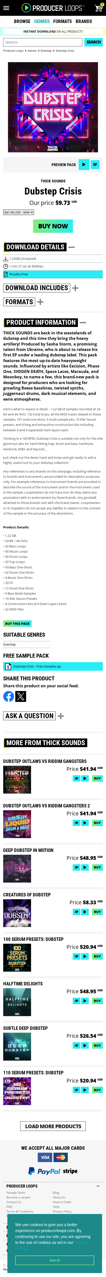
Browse (22, 21)
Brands (84, 21)
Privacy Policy (62, 1211)
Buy (97, 778)
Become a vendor (18, 1197)
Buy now (53, 226)
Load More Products (53, 1126)
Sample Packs (15, 1192)
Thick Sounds (53, 181)
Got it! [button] (55, 1260)
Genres (42, 21)
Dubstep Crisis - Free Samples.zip (37, 666)
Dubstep (9, 644)
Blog (56, 1192)
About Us (59, 1197)
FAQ (9, 1207)
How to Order (62, 1202)
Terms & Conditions (20, 1211)
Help (56, 1207)
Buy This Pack (17, 623)
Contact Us (13, 1202)
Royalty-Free (18, 274)
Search (94, 42)
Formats (62, 21)
